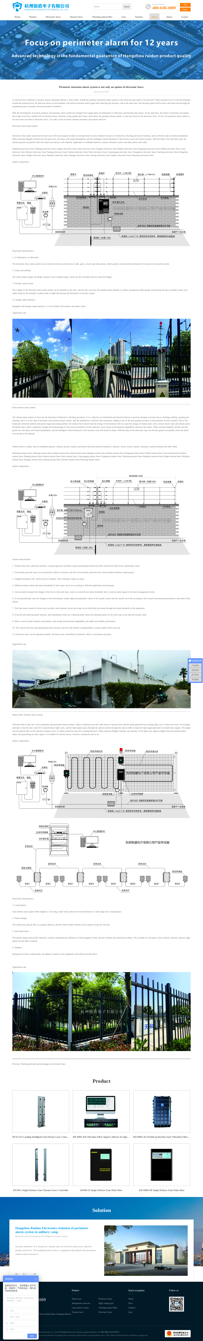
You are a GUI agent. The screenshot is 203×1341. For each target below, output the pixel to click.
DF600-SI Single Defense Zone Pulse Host (101, 1190)
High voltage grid (106, 1303)
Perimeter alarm (105, 1299)
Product (33, 17)
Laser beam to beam (80, 1308)
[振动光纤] (101, 819)
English (185, 9)
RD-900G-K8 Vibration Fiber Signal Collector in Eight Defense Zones (101, 1137)
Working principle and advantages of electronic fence (43, 1064)
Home (17, 17)
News (154, 17)
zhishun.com (95, 1332)
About (169, 17)
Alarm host (76, 1299)
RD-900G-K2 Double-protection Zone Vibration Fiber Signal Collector (161, 1137)
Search (126, 6)
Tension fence (76, 17)
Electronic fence (53, 17)
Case (123, 17)
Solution (139, 17)
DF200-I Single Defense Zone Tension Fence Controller (41, 1190)
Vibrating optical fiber (102, 17)
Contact (184, 17)
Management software (81, 1303)
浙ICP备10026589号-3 (110, 1332)
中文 (185, 5)
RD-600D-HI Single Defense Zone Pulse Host (161, 1190)
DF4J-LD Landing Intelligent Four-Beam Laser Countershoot (40, 1137)
